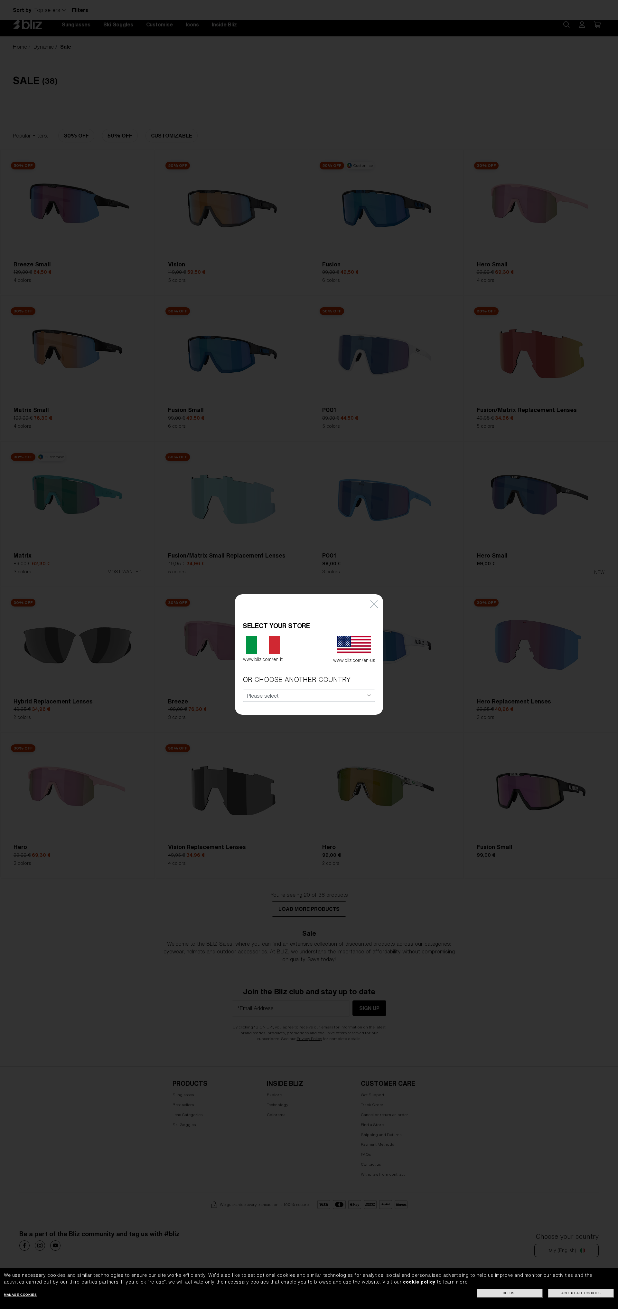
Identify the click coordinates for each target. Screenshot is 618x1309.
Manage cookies (20, 1294)
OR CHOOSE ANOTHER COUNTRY (297, 679)
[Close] (374, 603)
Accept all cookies (581, 1293)
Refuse (510, 1293)
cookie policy (419, 1282)
